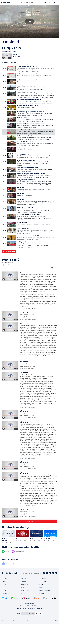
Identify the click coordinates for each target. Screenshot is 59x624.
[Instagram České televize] (43, 573)
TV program (5, 578)
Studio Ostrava (24, 584)
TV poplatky (24, 581)
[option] (25, 613)
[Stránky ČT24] (4, 598)
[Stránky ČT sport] (14, 598)
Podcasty (41, 584)
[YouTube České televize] (50, 573)
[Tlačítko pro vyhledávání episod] (52, 267)
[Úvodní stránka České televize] (10, 573)
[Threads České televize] (56, 573)
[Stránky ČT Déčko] (36, 598)
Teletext (4, 584)
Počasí (22, 587)
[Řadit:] (56, 267)
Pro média (23, 578)
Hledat (39, 2)
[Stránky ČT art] (45, 598)
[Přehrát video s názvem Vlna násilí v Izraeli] (29, 21)
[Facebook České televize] (46, 573)
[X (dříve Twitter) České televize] (53, 573)
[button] (29, 21)
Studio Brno (42, 581)
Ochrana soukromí (21, 620)
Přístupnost (30, 620)
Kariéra (41, 587)
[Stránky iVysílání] (26, 598)
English (13, 620)
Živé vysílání (42, 578)
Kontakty (41, 593)
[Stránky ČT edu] (54, 598)
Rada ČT (4, 587)
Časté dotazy (5, 593)
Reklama (4, 581)
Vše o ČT (23, 593)
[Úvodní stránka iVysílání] (7, 2)
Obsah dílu (5, 62)
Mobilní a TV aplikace (44, 590)
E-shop (4, 590)
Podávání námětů (25, 590)
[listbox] (31, 613)
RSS (56, 620)
